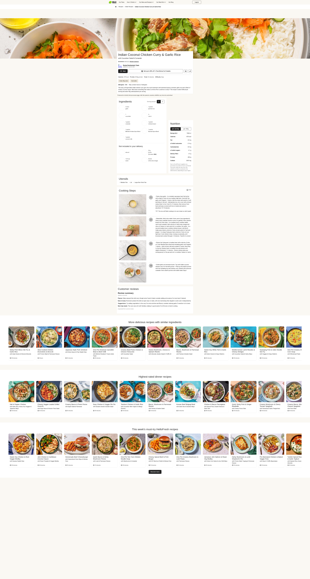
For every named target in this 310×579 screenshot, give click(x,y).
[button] (142, 101)
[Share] (190, 71)
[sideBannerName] (181, 108)
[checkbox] (118, 61)
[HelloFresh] (112, 2)
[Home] (116, 7)
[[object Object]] (185, 71)
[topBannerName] (155, 13)
